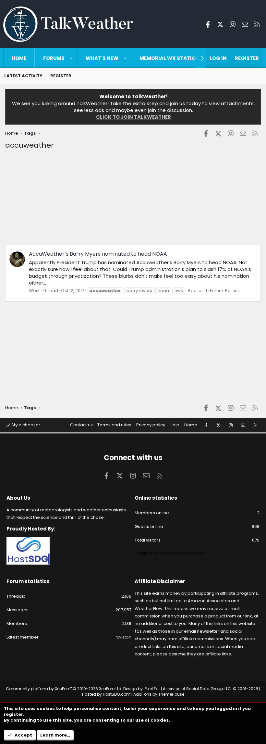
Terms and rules (114, 425)
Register (60, 76)
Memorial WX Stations (171, 58)
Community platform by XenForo (64, 688)
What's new (102, 58)
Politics (232, 290)
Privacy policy (150, 425)
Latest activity (23, 76)
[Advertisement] (133, 199)
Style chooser (25, 425)
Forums (54, 58)
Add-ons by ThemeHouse (158, 694)
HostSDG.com (116, 694)
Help (174, 425)
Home (19, 58)
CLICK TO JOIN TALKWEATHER (133, 117)
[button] (71, 58)
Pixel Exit (152, 688)
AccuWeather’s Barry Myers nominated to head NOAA (98, 254)
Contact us (81, 425)
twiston (123, 637)
